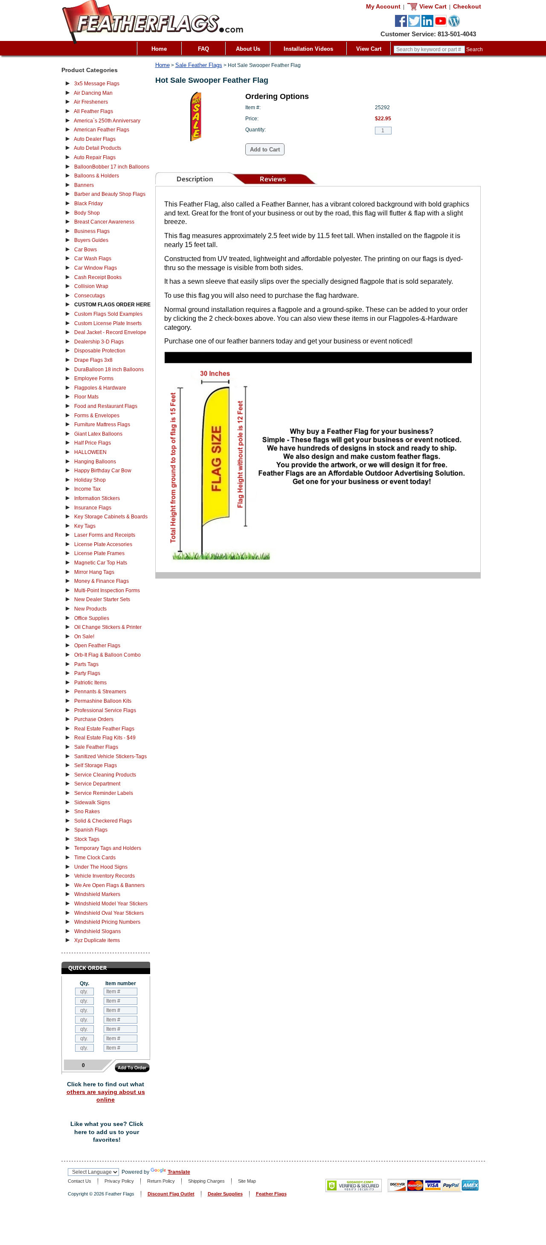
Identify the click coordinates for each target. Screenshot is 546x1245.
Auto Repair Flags (95, 157)
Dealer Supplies (225, 1193)
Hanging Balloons (95, 462)
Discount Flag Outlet (171, 1193)
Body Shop (87, 213)
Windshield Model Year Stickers (111, 904)
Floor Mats (86, 397)
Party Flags (87, 673)
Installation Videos (308, 49)
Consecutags (89, 296)
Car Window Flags (95, 268)
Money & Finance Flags (101, 581)
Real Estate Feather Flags (104, 729)
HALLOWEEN (90, 452)
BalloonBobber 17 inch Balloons (111, 167)
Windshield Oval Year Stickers (109, 913)
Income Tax (87, 489)
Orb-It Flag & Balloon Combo (107, 655)
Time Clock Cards (95, 858)
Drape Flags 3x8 (93, 360)
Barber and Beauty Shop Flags (109, 194)
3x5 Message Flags (96, 84)
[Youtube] (441, 25)
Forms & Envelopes (96, 416)
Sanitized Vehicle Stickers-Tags (110, 756)
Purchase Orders (93, 719)
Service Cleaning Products (105, 775)
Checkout (467, 6)
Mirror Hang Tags (94, 572)
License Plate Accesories (103, 544)
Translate (179, 1172)
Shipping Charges (206, 1181)
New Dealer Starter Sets (102, 599)
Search (474, 49)
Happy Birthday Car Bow (102, 471)
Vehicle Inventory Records (104, 876)
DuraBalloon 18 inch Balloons (109, 369)
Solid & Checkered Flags (103, 821)
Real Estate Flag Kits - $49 (105, 738)
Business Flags (92, 231)
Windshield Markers (97, 894)
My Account (383, 6)
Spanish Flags (90, 830)
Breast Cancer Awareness (104, 222)
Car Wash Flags (92, 259)
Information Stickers (97, 498)
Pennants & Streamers (100, 692)
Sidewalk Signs (92, 803)
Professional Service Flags (105, 710)
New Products (90, 609)
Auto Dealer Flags (95, 139)
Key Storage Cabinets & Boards (111, 517)
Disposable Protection (99, 351)
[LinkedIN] (427, 25)
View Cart (368, 49)
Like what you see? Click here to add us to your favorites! (106, 1131)
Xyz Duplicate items (97, 940)
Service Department (97, 784)
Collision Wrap (91, 286)
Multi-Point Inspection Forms (107, 590)
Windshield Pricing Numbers (107, 922)
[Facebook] (401, 25)
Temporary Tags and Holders (107, 848)
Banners (84, 185)
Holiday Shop (90, 480)
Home (159, 49)
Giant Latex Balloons (98, 434)
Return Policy (161, 1181)
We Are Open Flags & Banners (109, 885)
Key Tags (85, 526)
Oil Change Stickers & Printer (108, 627)
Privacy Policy (119, 1181)
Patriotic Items (90, 683)
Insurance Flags (92, 508)
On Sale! (84, 637)
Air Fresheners (91, 102)
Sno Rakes (87, 811)
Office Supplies (91, 618)
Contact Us (79, 1181)
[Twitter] (414, 25)
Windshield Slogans (97, 931)
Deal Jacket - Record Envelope (110, 332)
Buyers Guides (91, 240)
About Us (248, 49)
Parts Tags (86, 664)
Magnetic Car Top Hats (100, 563)
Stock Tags (86, 839)
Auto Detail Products (97, 148)
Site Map (247, 1181)
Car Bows (85, 250)
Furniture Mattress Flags (102, 425)
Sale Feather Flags (96, 747)
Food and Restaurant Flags (105, 406)
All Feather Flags (93, 111)
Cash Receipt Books (98, 277)
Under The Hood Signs (101, 867)
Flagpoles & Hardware (100, 388)
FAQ (203, 49)
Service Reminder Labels (103, 793)
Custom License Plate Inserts (108, 323)
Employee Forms (93, 378)
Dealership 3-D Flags (99, 342)
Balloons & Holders (96, 176)
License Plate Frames (99, 553)
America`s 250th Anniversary (107, 121)
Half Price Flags (92, 443)
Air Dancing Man (93, 93)
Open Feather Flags (97, 646)
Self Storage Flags (95, 765)
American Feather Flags (101, 130)
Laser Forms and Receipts (104, 535)
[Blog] (454, 25)
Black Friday (88, 204)
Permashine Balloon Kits (102, 701)
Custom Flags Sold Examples (108, 314)
